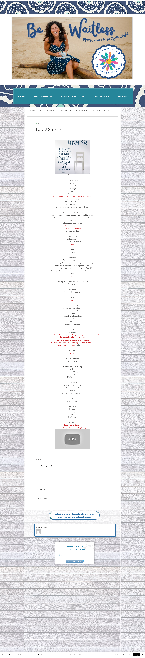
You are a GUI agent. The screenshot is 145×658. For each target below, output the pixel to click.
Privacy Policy (78, 655)
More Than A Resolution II (48, 110)
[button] (116, 110)
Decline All (126, 655)
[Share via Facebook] (37, 466)
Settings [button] (117, 655)
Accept (136, 655)
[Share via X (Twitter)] (42, 466)
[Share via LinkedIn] (47, 466)
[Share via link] (51, 466)
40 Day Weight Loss (82, 110)
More (105, 110)
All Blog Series (31, 110)
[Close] (142, 654)
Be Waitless (39, 459)
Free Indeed (96, 110)
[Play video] (72, 439)
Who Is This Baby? (66, 110)
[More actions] (108, 124)
